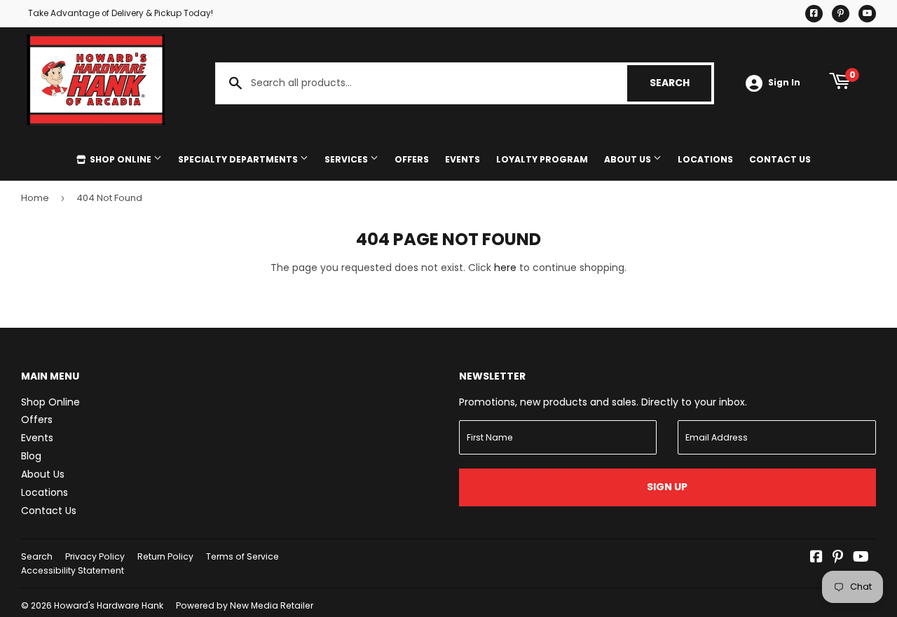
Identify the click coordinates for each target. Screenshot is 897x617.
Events (462, 159)
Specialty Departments (239, 159)
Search (680, 83)
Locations (705, 159)
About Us (628, 159)
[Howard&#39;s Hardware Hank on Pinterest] (838, 558)
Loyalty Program (542, 159)
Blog (31, 456)
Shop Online (120, 159)
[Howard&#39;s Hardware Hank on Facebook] (816, 558)
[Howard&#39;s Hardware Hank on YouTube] (861, 558)
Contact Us (780, 159)
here (505, 268)
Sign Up (667, 487)
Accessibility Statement (72, 570)
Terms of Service (242, 556)
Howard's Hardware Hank (108, 605)
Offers (412, 159)
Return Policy (165, 556)
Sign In (784, 82)
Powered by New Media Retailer (244, 605)
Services (347, 159)
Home (35, 197)
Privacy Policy (95, 556)
